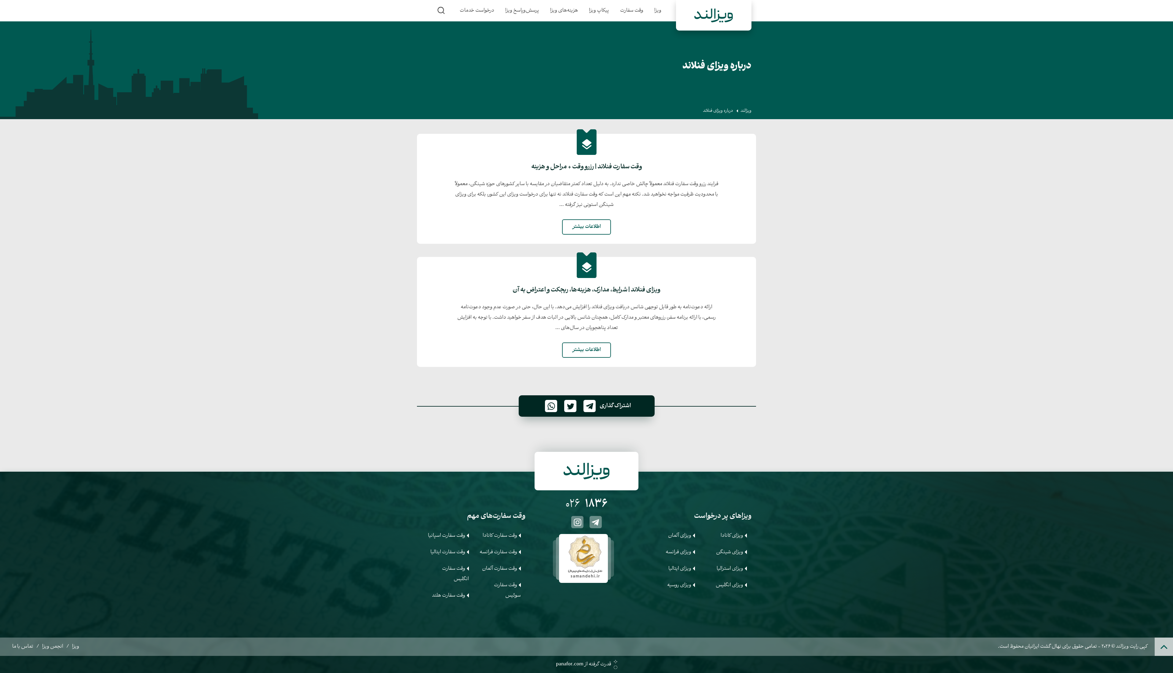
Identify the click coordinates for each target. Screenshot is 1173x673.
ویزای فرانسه (678, 552)
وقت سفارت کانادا (500, 535)
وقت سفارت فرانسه (498, 552)
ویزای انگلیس (729, 585)
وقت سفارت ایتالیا (447, 552)
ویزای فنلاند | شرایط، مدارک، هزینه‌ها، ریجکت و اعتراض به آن (586, 290)
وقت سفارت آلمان (499, 568)
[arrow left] (550, 557)
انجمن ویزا (52, 646)
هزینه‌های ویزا (564, 10)
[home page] (713, 15)
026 (586, 504)
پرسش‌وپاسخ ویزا (522, 10)
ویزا (657, 10)
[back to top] (1164, 647)
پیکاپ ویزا (599, 10)
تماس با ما (22, 646)
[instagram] (577, 522)
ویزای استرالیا (730, 568)
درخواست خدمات (477, 10)
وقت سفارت (631, 10)
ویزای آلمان (679, 535)
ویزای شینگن (729, 552)
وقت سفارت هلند (448, 595)
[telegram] (596, 522)
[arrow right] (623, 557)
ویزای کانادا (732, 535)
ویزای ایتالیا (679, 568)
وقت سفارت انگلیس (455, 573)
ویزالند (745, 111)
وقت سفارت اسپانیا (446, 535)
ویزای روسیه (679, 585)
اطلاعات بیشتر (586, 226)
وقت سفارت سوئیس (507, 590)
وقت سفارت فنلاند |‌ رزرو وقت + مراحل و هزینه (586, 167)
